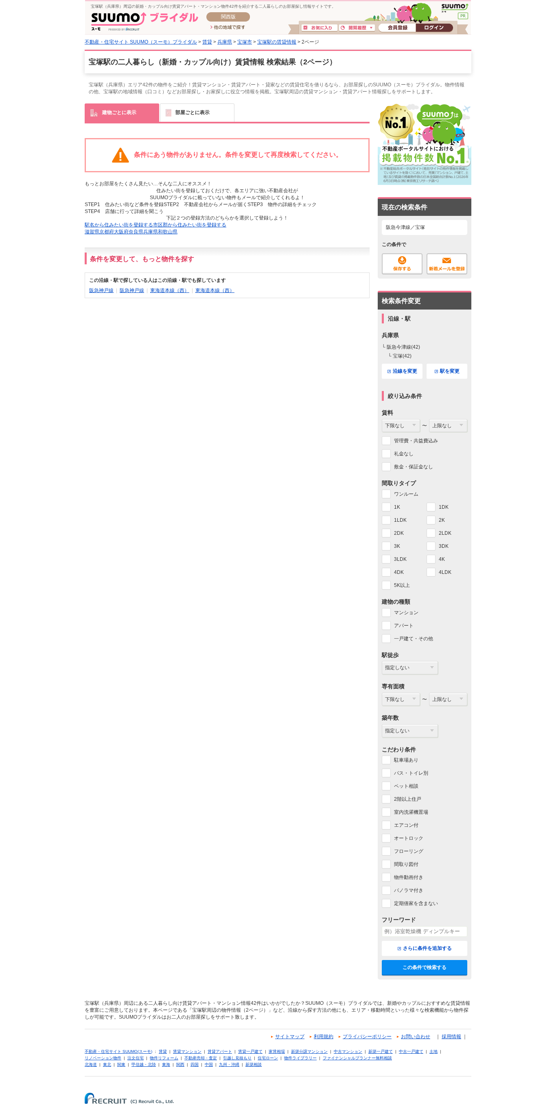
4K (442, 559)
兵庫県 (224, 42)
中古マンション (348, 1051)
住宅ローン (268, 1058)
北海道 (91, 1064)
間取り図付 (406, 864)
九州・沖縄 (229, 1064)
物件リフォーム (164, 1058)
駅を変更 (450, 371)
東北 (107, 1064)
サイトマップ (289, 1036)
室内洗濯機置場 (411, 812)
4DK (399, 572)
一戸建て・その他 (413, 638)
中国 (209, 1064)
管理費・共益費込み (416, 441)
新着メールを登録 (447, 264)
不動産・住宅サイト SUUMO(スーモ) (118, 1051)
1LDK (400, 520)
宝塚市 (244, 42)
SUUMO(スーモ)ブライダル (144, 21)
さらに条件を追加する (427, 948)
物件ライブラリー (300, 1058)
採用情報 (451, 1036)
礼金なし (404, 454)
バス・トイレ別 (411, 773)
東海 (166, 1064)
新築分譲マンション (309, 1051)
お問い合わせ (415, 1036)
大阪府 (121, 232)
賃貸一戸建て (250, 1051)
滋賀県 (92, 232)
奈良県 (136, 232)
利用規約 (323, 1036)
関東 (121, 1064)
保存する (402, 264)
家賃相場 (277, 1051)
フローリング (408, 851)
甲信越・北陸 (143, 1064)
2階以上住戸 (407, 799)
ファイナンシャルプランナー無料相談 (357, 1058)
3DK (444, 546)
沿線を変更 (405, 371)
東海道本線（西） (169, 290)
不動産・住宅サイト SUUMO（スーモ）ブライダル (141, 42)
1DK (444, 507)
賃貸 (207, 42)
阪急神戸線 (101, 290)
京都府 (106, 232)
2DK (399, 533)
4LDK (445, 572)
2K (442, 520)
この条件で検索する (425, 967)
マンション (406, 612)
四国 (194, 1064)
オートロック (408, 838)
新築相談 (253, 1064)
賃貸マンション (187, 1051)
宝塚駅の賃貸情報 (276, 42)
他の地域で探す (227, 28)
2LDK (445, 533)
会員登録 (397, 28)
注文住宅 (135, 1058)
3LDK (400, 559)
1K (397, 507)
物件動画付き (408, 877)
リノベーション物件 (103, 1058)
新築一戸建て (380, 1051)
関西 (180, 1064)
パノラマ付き (408, 890)
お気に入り (319, 28)
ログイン (434, 28)
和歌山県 (167, 232)
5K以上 (402, 585)
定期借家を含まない (416, 903)
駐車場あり (406, 760)
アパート (404, 625)
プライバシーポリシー (367, 1036)
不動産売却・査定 (200, 1058)
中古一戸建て (411, 1051)
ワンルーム (406, 494)
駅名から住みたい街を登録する (119, 225)
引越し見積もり (237, 1058)
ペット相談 (406, 786)
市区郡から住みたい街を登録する (189, 225)
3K (397, 546)
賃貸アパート (220, 1051)
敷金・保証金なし (413, 467)
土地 (433, 1051)
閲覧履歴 (357, 28)
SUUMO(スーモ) (454, 8)
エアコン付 (406, 825)
